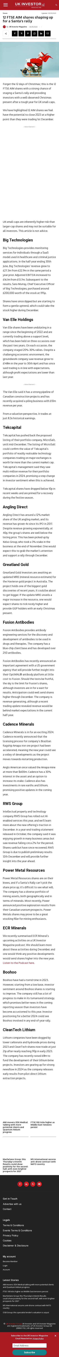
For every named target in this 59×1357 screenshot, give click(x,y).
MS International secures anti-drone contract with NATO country (43, 1161)
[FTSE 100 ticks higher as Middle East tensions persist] (43, 1110)
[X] (21, 33)
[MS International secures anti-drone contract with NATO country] (43, 1147)
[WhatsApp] (34, 33)
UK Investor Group (14, 1323)
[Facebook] (15, 33)
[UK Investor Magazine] (5, 26)
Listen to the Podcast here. (19, 962)
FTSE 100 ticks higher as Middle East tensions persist (43, 1124)
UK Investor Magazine (18, 27)
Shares (5, 13)
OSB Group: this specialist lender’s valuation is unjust (26, 1312)
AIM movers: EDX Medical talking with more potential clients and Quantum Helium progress (15, 1127)
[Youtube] (39, 1184)
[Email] (48, 33)
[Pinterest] (28, 33)
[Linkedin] (41, 33)
